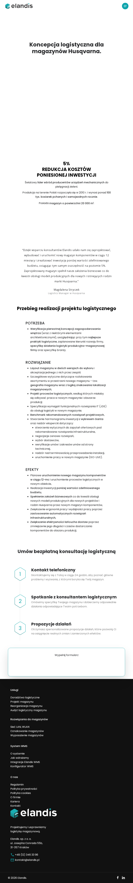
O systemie (17, 753)
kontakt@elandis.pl (27, 860)
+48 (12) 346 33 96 (26, 855)
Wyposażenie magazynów (26, 735)
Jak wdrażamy (19, 758)
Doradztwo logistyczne (25, 697)
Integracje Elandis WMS (25, 762)
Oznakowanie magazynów (27, 731)
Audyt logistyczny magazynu (28, 710)
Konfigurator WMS (21, 766)
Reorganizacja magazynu (26, 706)
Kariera (15, 801)
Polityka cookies (20, 793)
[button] (125, 6)
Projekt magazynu (21, 702)
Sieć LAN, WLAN (19, 727)
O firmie (15, 797)
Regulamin (17, 784)
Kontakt (15, 806)
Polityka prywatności (23, 789)
